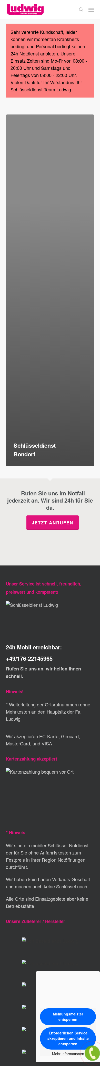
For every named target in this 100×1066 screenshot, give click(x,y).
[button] (91, 9)
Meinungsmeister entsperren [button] (68, 1016)
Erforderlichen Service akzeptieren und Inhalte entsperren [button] (68, 1038)
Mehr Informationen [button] (68, 1054)
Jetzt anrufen (52, 523)
